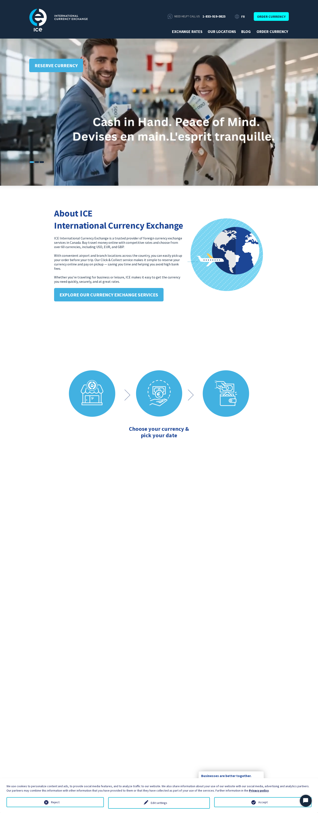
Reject (55, 802)
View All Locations (159, 716)
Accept (263, 802)
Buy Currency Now (159, 454)
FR (243, 16)
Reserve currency (56, 65)
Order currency (271, 16)
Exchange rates (187, 31)
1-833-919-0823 (213, 16)
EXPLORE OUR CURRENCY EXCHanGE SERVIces (108, 295)
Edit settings (159, 803)
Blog (246, 31)
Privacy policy (259, 790)
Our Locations (222, 31)
